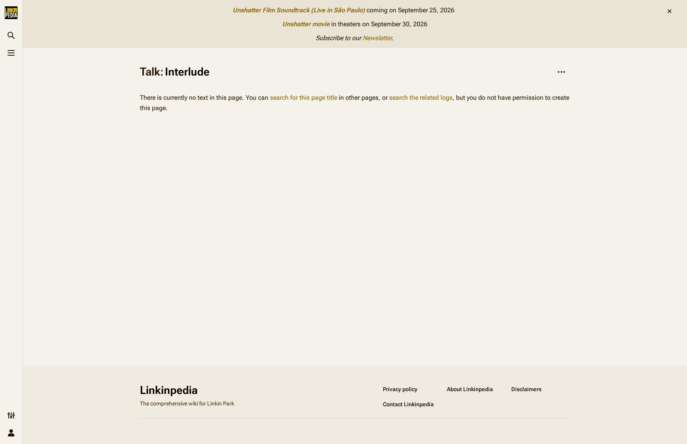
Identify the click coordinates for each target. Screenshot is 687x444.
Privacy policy (400, 389)
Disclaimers (526, 389)
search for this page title (303, 97)
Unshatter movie (306, 24)
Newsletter (377, 38)
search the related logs (420, 97)
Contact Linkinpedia (408, 404)
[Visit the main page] (11, 13)
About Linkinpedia (470, 389)
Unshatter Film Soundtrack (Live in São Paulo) (299, 10)
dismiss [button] (669, 11)
